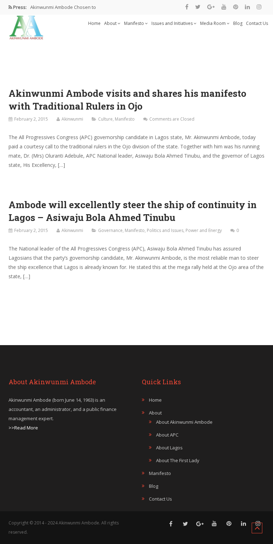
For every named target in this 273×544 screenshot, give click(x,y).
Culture (105, 119)
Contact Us (257, 23)
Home (94, 23)
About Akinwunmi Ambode (184, 422)
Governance (110, 230)
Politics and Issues (165, 230)
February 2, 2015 (31, 119)
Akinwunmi (72, 119)
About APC (167, 435)
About (111, 23)
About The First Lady (177, 460)
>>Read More (23, 427)
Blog (237, 23)
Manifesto (134, 23)
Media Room (213, 23)
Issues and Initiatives (172, 23)
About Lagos (169, 447)
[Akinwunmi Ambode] (26, 25)
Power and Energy (204, 230)
